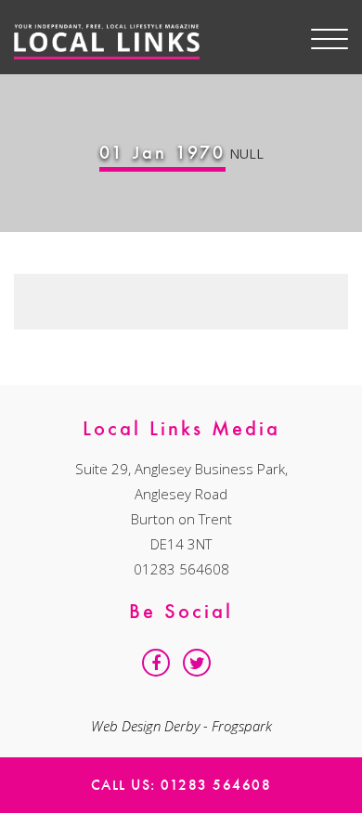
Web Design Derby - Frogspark (181, 725)
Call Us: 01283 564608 (181, 784)
